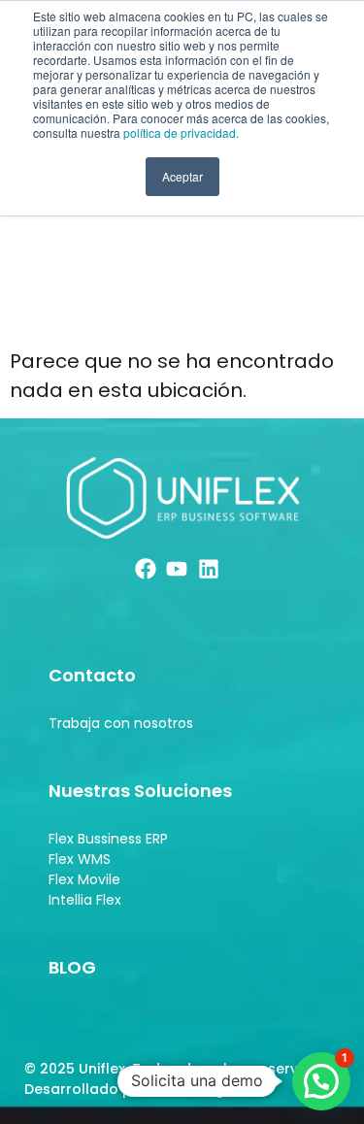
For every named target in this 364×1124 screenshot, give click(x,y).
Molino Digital (200, 1089)
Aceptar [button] (182, 176)
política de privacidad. (181, 132)
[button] (321, 1081)
